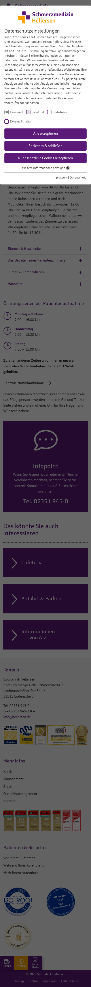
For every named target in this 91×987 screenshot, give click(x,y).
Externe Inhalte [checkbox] (20, 121)
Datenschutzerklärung (47, 93)
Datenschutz (78, 177)
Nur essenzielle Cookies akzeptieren (45, 158)
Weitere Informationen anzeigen (44, 168)
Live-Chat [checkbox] (38, 112)
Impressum (60, 177)
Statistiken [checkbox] (60, 112)
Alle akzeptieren (45, 133)
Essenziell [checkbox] (16, 112)
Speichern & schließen (45, 145)
